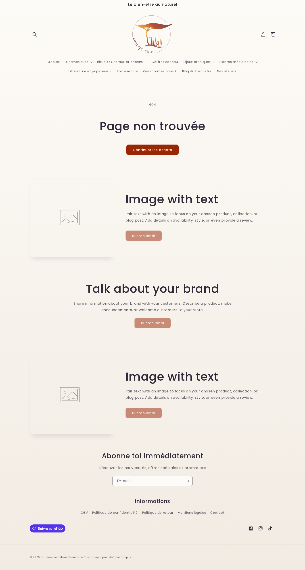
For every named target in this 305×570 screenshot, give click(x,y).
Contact (217, 512)
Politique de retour (157, 512)
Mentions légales (192, 512)
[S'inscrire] (187, 481)
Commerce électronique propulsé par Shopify (99, 557)
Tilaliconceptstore (54, 557)
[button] (35, 34)
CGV (84, 512)
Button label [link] (143, 235)
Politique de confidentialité (115, 512)
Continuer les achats (152, 149)
